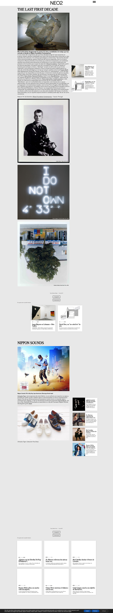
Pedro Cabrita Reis (47, 79)
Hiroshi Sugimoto (58, 79)
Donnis (29, 400)
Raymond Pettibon (37, 76)
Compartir (56, 296)
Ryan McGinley (55, 76)
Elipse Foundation (52, 64)
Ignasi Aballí (64, 70)
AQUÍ (30, 403)
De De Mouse (62, 400)
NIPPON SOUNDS (31, 343)
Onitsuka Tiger (22, 396)
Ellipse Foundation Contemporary (42, 96)
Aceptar (87, 611)
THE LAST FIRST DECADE (38, 9)
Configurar (104, 611)
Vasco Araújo (28, 76)
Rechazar (95, 611)
